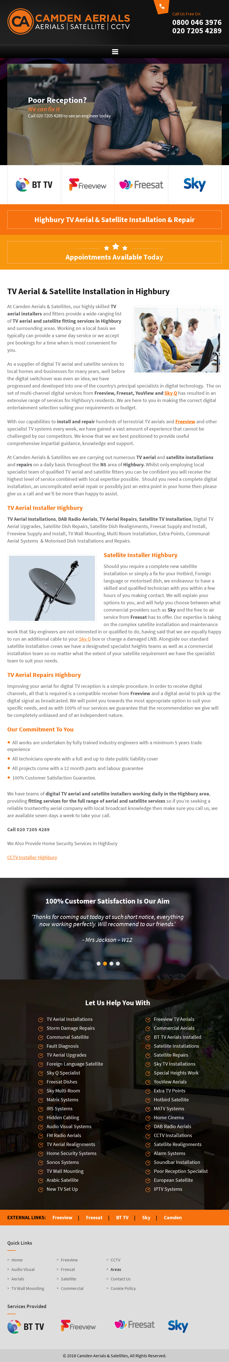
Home (17, 1267)
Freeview (185, 421)
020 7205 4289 (197, 30)
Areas (116, 1276)
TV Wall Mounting (27, 1295)
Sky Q (170, 393)
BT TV (122, 1224)
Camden (173, 1224)
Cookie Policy (123, 1295)
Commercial (72, 1295)
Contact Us (121, 1286)
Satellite (68, 1286)
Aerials (17, 1286)
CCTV (115, 1267)
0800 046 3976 (197, 22)
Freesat (94, 1224)
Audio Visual (23, 1276)
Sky (146, 1224)
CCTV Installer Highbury (32, 857)
